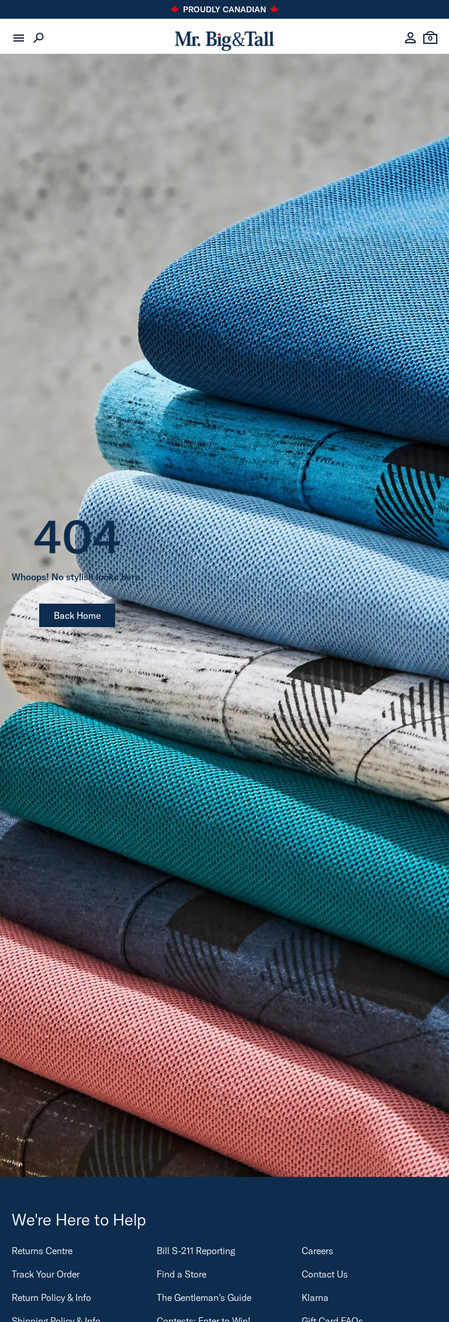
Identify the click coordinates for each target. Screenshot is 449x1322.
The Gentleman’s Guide (204, 1297)
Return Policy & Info (51, 1297)
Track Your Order (46, 1274)
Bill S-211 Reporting (196, 1250)
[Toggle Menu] (19, 38)
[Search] (39, 38)
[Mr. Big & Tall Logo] (224, 38)
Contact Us (325, 1274)
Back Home (77, 615)
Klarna (315, 1297)
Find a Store (181, 1274)
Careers (317, 1250)
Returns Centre (42, 1250)
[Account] (410, 38)
